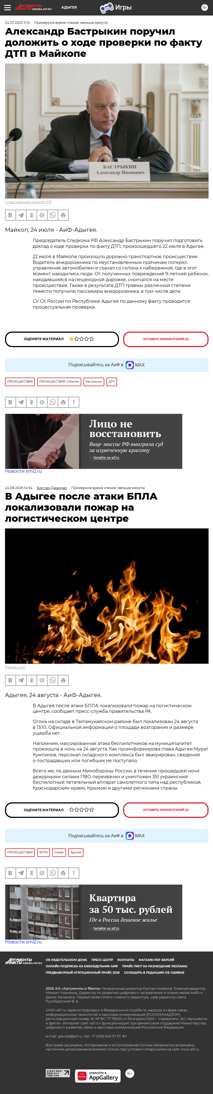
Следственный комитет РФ (28, 202)
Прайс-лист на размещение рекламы (154, 966)
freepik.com (15, 667)
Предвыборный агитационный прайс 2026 (83, 973)
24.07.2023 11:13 (17, 23)
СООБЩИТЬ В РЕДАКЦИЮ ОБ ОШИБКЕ (154, 973)
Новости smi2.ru (23, 471)
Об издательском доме (66, 960)
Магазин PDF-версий (156, 960)
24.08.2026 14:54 (18, 488)
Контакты (125, 960)
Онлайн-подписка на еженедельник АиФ (82, 966)
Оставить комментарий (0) (166, 339)
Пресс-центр (102, 960)
